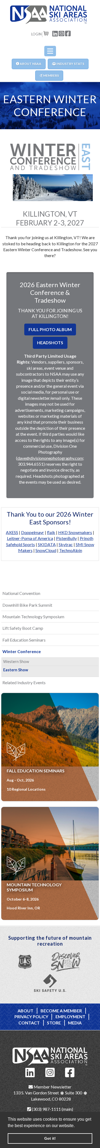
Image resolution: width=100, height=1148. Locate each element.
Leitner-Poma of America (30, 538)
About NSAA (30, 64)
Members (51, 75)
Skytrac (66, 544)
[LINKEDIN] (55, 33)
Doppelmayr (32, 532)
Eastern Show (15, 670)
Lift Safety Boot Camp (22, 628)
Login (36, 34)
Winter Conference (21, 651)
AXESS (12, 532)
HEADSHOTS (50, 342)
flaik (51, 532)
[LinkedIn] (30, 1072)
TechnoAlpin (70, 550)
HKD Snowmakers (75, 532)
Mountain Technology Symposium (33, 616)
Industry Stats (70, 64)
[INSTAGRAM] (62, 33)
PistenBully (66, 538)
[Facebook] (70, 1072)
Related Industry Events (24, 682)
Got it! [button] (50, 1138)
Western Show (16, 661)
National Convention (21, 593)
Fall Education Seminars (24, 639)
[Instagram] (50, 1072)
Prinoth (86, 538)
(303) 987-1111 (46, 1109)
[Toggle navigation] (50, 51)
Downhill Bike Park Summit (27, 605)
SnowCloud (45, 550)
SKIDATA (47, 544)
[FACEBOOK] (68, 33)
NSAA (50, 14)
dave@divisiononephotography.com (50, 458)
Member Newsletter (52, 1086)
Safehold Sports (20, 544)
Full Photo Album (50, 329)
